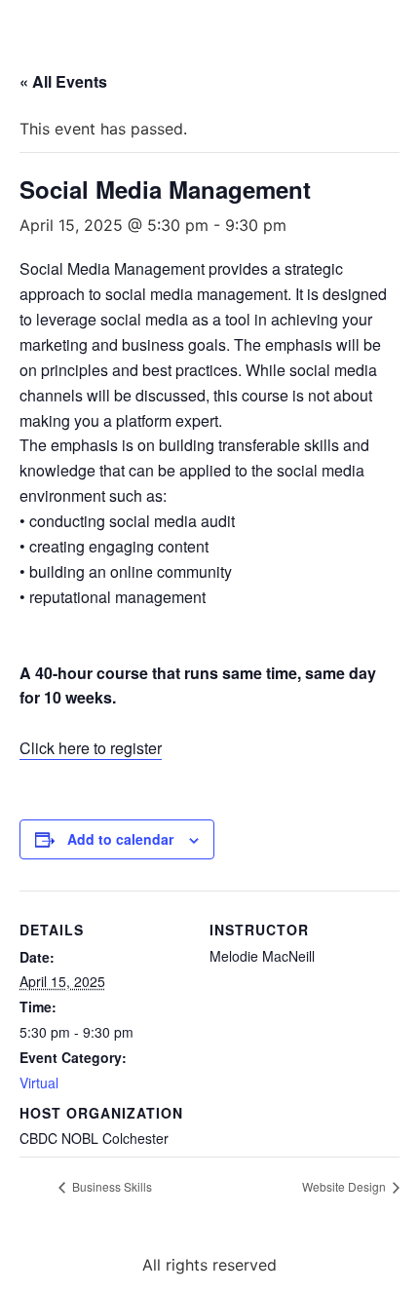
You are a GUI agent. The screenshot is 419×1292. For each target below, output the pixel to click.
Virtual (38, 1082)
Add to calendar (120, 839)
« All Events (63, 81)
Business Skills (110, 1186)
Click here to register (90, 748)
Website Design (345, 1186)
